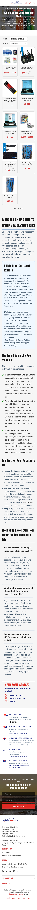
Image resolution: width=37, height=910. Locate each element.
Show (5, 39)
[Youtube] (6, 871)
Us (12, 701)
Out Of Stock (27, 73)
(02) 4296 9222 (17, 695)
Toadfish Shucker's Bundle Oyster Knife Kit (10, 132)
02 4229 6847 (6, 852)
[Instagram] (14, 871)
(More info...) (24, 733)
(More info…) (13, 722)
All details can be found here (18, 756)
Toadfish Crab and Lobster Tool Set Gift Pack (27, 99)
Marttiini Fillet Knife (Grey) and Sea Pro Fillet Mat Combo (10, 164)
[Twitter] (10, 871)
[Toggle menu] (2, 3)
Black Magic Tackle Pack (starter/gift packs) (27, 132)
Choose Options (10, 73)
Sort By (5, 43)
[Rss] (17, 871)
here (18, 767)
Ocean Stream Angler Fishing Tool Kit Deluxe (27, 163)
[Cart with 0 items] (34, 3)
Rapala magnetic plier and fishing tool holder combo (27, 67)
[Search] (26, 3)
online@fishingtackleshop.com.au (11, 855)
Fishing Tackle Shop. (18, 894)
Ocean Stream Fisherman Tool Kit (10, 196)
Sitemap (26, 894)
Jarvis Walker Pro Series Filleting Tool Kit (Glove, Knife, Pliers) (10, 100)
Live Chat (17, 698)
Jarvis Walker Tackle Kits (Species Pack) (10, 67)
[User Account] (30, 3)
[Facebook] (3, 871)
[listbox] (19, 39)
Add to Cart (9, 106)
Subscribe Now (17, 806)
